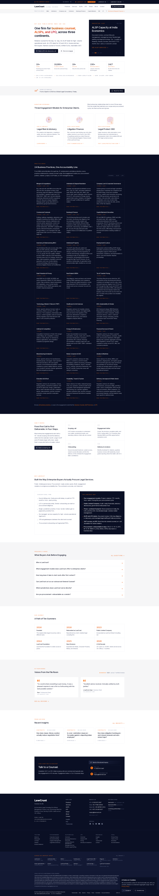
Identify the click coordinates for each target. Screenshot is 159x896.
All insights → (119, 723)
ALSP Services (89, 405)
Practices (67, 6)
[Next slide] (120, 52)
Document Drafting (54, 838)
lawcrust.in (116, 802)
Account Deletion (115, 842)
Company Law (62, 11)
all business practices (45, 405)
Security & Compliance (86, 842)
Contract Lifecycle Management (69, 842)
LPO (86, 6)
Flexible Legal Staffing (70, 847)
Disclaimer (113, 840)
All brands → (120, 855)
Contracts (71, 11)
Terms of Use (114, 838)
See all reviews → (41, 701)
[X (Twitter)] (93, 824)
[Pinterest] (102, 824)
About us (36, 837)
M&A (48, 11)
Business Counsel (79, 405)
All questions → (118, 555)
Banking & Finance (80, 11)
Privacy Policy (114, 837)
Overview (67, 837)
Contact (102, 6)
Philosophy (37, 838)
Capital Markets (92, 11)
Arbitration (54, 11)
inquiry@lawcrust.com (95, 812)
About (96, 6)
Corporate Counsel (54, 837)
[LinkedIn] (90, 824)
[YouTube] (99, 824)
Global (91, 6)
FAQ (67, 821)
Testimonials (69, 824)
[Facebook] (96, 824)
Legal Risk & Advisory (55, 842)
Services (74, 6)
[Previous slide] (116, 52)
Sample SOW (83, 838)
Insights (68, 819)
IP (103, 11)
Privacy (88, 892)
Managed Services (69, 845)
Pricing (82, 840)
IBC (99, 11)
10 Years (36, 840)
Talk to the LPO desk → (102, 45)
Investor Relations (38, 844)
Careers (36, 842)
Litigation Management (55, 840)
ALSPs (81, 6)
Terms (93, 892)
